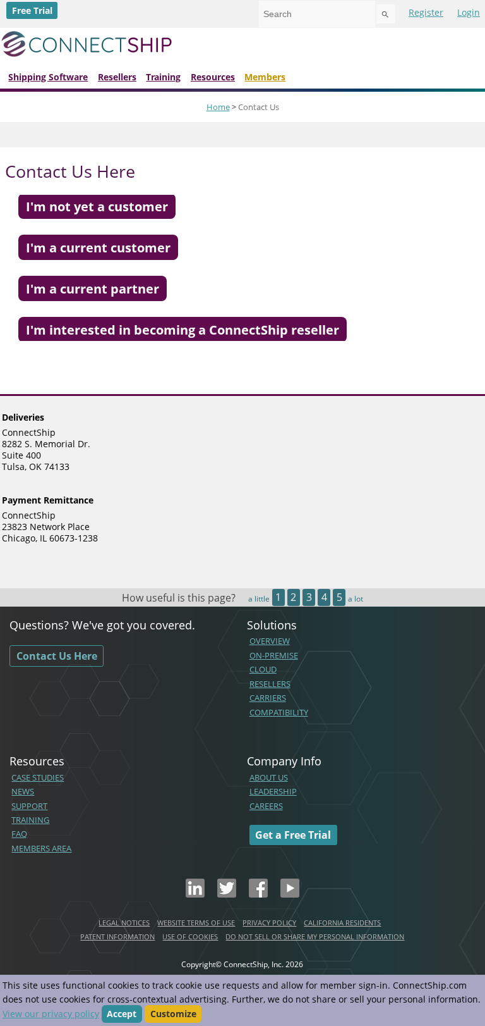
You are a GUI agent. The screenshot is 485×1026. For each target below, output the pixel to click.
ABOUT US (268, 777)
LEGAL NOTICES (124, 922)
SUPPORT (29, 806)
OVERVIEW (269, 640)
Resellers (117, 77)
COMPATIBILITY (278, 712)
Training (163, 77)
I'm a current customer (98, 247)
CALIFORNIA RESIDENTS (342, 922)
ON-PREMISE (273, 655)
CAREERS (266, 806)
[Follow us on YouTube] (289, 894)
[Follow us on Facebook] (258, 894)
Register (426, 12)
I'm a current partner (92, 288)
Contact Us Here (56, 656)
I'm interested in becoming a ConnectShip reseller (182, 329)
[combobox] (317, 14)
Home (218, 107)
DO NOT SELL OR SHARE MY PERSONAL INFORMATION (314, 936)
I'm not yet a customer (97, 206)
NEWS (22, 791)
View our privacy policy (51, 1014)
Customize (173, 1014)
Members (264, 77)
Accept (121, 1014)
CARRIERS (267, 697)
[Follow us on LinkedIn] (195, 894)
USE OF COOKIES (190, 936)
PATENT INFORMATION (117, 936)
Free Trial (32, 10)
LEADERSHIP (273, 791)
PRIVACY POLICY (269, 922)
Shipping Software (48, 77)
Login (468, 12)
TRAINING (30, 819)
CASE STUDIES (37, 777)
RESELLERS (269, 683)
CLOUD (263, 669)
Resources (213, 77)
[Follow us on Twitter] (226, 894)
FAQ (19, 833)
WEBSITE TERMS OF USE (196, 922)
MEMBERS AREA (41, 848)
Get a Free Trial (293, 835)
